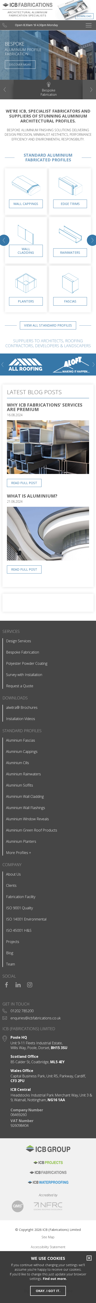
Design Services (18, 640)
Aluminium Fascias (20, 740)
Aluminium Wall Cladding (25, 796)
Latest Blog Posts (34, 392)
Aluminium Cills (17, 762)
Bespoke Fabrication (22, 652)
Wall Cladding (26, 251)
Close (88, 1258)
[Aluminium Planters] (26, 297)
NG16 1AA (56, 1100)
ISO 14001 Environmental (26, 919)
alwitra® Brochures (22, 707)
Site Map (48, 1237)
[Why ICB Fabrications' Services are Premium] (48, 472)
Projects (12, 941)
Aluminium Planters (21, 841)
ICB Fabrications (48, 1172)
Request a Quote (19, 685)
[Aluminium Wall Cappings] (26, 199)
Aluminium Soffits (19, 785)
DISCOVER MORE (20, 65)
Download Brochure (73, 11)
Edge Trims (70, 204)
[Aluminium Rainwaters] (70, 248)
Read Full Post (24, 483)
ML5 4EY (57, 1062)
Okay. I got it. (48, 1291)
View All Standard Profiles (48, 325)
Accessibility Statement (48, 1247)
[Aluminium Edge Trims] (70, 199)
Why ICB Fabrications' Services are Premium (44, 407)
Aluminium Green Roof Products (31, 830)
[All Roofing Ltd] (25, 365)
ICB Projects (48, 1162)
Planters (26, 301)
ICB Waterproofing (48, 1182)
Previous (5, 89)
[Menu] (89, 25)
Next (91, 89)
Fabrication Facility (20, 896)
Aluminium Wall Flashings (25, 807)
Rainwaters (70, 252)
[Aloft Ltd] (71, 365)
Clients (11, 885)
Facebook (6, 983)
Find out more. (55, 1278)
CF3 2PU (17, 1080)
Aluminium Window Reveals (27, 818)
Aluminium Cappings (22, 751)
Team (10, 964)
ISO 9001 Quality (19, 907)
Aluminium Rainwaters (23, 774)
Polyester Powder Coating (26, 663)
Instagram (30, 983)
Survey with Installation (24, 674)
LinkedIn (18, 983)
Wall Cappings (25, 204)
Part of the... (48, 1151)
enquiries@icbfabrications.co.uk (35, 1018)
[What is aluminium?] (48, 559)
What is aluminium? (32, 496)
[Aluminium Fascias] (70, 297)
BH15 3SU (59, 1047)
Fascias (70, 301)
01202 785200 (21, 1011)
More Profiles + (18, 852)
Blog (9, 952)
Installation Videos (20, 718)
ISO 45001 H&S (18, 930)
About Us (13, 874)
